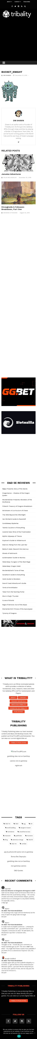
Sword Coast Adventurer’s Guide (14, 583)
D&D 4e (14, 844)
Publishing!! (18, 712)
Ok (19, 1036)
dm (31, 824)
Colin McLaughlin (9, 177)
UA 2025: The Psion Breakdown (11, 911)
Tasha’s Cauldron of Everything (13, 528)
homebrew (11, 832)
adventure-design (18, 840)
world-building (11, 828)
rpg (24, 824)
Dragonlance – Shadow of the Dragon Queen (16, 494)
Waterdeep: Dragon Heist (11, 566)
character (8, 836)
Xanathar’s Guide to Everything (13, 575)
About (9, 1)
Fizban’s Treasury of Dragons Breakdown (17, 506)
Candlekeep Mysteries (10, 523)
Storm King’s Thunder (10, 596)
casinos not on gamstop (18, 761)
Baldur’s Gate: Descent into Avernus (15, 549)
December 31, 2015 (21, 75)
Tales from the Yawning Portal (13, 592)
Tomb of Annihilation (9, 587)
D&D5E (30, 840)
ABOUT (13, 697)
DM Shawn (7, 75)
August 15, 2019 (25, 212)
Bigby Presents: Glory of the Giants (14, 489)
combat (24, 844)
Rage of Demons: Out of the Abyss (14, 605)
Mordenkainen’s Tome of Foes (13, 570)
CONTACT (23, 697)
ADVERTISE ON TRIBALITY (18, 708)
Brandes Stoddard (10, 212)
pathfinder (19, 836)
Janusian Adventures (11, 174)
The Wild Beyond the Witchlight (13, 515)
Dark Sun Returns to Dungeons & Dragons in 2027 (18, 891)
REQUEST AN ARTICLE (19, 701)
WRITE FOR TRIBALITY (18, 704)
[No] (35, 1033)
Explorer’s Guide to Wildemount (14, 540)
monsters (30, 836)
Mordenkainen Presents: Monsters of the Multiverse (17, 501)
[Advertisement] (18, 38)
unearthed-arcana (24, 832)
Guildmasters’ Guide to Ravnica (13, 558)
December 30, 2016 (25, 177)
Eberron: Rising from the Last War (14, 545)
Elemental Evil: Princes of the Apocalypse (17, 609)
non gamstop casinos (18, 866)
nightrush (18, 765)
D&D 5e (7, 824)
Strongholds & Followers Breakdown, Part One (12, 208)
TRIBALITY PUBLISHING (18, 743)
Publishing (26, 1)
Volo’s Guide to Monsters (11, 579)
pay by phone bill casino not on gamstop (18, 852)
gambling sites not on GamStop (18, 756)
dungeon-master (25, 828)
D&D (16, 824)
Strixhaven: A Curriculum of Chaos (15, 510)
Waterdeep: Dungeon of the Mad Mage (16, 562)
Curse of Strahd (8, 600)
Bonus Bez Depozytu (18, 856)
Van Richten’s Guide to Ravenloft (14, 519)
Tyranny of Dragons (9, 613)
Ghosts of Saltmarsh (9, 553)
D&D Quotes (18, 870)
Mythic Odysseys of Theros (12, 536)
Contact (17, 1)
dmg (6, 840)
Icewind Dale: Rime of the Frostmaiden (16, 532)
